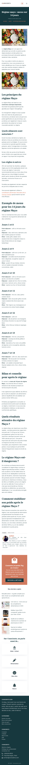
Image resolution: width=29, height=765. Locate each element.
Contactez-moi (6, 751)
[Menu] (26, 3)
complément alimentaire (9, 192)
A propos (4, 732)
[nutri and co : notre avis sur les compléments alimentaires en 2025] (6, 605)
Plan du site (5, 735)
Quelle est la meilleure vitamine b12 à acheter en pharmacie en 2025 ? (18, 621)
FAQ (3, 737)
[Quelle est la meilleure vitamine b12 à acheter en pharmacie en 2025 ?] (6, 622)
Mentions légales (6, 747)
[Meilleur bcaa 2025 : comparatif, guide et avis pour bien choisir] (6, 613)
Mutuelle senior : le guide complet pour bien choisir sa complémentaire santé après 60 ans (13, 596)
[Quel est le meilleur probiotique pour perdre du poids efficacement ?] (6, 630)
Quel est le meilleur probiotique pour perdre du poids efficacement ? (19, 629)
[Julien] (5, 538)
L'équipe (4, 733)
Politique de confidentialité (9, 749)
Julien (11, 536)
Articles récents (11, 532)
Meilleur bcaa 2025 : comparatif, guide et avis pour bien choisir (18, 612)
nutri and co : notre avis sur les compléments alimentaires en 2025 (19, 604)
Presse (3, 739)
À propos (4, 532)
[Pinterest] (22, 3)
